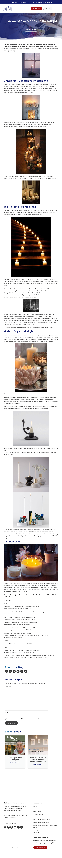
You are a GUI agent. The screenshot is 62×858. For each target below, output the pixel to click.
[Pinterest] (11, 827)
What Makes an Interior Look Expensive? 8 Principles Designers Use (38, 759)
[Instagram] (5, 827)
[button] (56, 8)
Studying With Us (38, 814)
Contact (35, 809)
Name (7, 706)
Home (35, 806)
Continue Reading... (15, 763)
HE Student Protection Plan (41, 822)
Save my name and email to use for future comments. (23, 719)
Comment (8, 686)
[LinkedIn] (18, 827)
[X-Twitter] (21, 827)
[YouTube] (15, 827)
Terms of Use (37, 833)
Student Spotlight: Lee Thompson (15, 759)
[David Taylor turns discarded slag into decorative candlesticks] (31, 510)
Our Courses (37, 812)
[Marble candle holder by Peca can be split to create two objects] (31, 474)
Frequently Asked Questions (41, 820)
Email (7, 712)
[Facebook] (8, 827)
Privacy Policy (37, 830)
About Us (36, 817)
